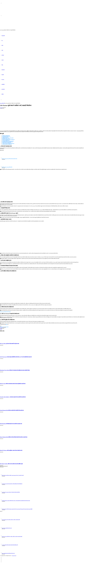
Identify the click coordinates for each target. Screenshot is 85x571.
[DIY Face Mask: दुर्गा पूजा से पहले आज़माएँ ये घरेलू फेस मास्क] (8, 341)
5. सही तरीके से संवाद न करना (5, 138)
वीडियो (2, 94)
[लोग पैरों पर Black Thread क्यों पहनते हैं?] (7, 166)
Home (1, 103)
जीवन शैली (3, 69)
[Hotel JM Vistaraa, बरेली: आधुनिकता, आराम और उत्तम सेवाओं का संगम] (8, 448)
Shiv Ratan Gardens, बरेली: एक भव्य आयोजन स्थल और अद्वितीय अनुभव (11, 463)
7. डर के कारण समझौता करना (5, 140)
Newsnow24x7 (14, 555)
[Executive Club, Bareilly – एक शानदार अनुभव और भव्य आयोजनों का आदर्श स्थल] (8, 395)
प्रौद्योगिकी (3, 84)
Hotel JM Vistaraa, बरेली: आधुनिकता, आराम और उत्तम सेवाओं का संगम (11, 450)
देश (2, 40)
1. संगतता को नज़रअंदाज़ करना (6, 135)
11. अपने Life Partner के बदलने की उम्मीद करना (8, 143)
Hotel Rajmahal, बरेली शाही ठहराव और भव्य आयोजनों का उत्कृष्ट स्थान (11, 423)
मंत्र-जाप (3, 79)
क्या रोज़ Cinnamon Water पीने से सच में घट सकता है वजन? (9, 158)
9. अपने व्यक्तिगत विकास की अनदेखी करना (7, 141)
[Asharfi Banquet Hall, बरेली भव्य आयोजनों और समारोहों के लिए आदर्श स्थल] (8, 408)
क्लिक (6, 324)
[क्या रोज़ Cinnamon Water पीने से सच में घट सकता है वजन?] (7, 157)
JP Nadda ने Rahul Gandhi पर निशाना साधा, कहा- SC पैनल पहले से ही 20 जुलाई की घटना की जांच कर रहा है (16, 500)
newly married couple (5, 326)
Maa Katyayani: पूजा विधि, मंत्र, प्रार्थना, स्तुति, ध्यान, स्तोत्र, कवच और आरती (12, 536)
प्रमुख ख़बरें (3, 35)
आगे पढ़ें (1, 329)
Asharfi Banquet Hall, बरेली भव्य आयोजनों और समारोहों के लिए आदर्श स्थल (12, 410)
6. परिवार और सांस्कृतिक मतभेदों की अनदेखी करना (8, 139)
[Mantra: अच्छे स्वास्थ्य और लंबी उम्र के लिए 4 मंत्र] (7, 552)
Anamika (1, 107)
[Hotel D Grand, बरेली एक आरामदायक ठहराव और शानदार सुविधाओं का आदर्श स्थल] (8, 381)
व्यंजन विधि (3, 89)
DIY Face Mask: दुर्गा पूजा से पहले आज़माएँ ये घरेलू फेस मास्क (9, 343)
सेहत (2, 50)
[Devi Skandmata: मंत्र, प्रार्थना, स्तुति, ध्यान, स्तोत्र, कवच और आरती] (7, 518)
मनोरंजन (3, 55)
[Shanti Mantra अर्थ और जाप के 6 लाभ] (7, 527)
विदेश (2, 45)
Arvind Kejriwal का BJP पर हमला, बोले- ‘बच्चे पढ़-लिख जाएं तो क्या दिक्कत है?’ (12, 483)
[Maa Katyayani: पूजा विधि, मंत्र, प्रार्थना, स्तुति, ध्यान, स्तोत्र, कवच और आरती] (7, 535)
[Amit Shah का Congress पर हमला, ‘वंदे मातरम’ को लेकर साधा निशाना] (7, 491)
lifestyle (1, 326)
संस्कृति (3, 74)
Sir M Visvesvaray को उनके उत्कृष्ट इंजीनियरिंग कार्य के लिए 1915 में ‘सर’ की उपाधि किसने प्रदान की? (16, 356)
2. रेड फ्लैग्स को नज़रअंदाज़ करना (6, 136)
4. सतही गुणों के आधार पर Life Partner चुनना (7, 137)
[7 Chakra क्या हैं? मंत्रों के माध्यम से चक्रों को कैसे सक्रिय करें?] (7, 544)
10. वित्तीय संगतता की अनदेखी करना (6, 142)
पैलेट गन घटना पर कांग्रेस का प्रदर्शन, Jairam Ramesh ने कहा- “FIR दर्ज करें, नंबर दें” (13, 475)
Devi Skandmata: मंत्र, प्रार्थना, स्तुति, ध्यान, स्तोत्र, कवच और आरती (11, 519)
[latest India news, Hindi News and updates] (6, 25)
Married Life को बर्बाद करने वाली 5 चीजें (5, 311)
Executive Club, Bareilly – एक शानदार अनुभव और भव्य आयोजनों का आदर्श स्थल (13, 396)
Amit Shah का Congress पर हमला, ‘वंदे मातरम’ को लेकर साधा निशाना (11, 492)
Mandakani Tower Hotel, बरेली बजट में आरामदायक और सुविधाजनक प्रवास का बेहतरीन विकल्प (15, 370)
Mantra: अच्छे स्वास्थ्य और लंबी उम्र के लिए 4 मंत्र (8, 553)
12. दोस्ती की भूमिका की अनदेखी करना (7, 144)
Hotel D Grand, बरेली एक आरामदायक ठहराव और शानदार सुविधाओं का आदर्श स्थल (12, 383)
